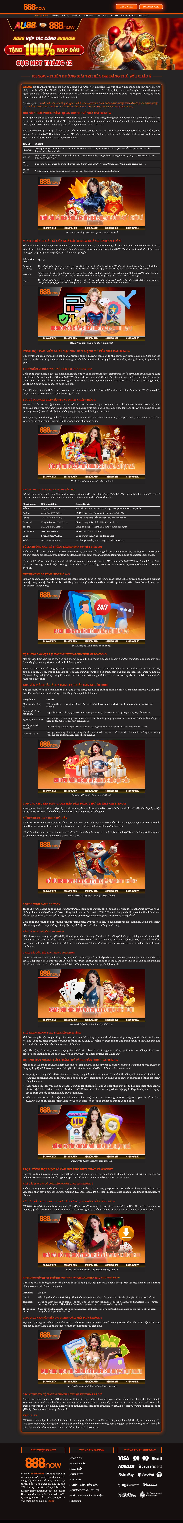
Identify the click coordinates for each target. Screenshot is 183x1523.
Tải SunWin (80, 106)
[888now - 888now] (34, 7)
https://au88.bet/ (124, 106)
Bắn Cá (76, 16)
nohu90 (86, 103)
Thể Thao (101, 16)
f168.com (91, 106)
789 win (56, 103)
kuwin (47, 103)
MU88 (70, 106)
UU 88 (128, 103)
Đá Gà (65, 16)
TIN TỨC (143, 16)
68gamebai (108, 106)
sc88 (101, 124)
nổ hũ (78, 103)
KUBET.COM (97, 103)
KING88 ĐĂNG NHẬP (55, 106)
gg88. (71, 103)
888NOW (27, 87)
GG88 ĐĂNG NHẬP (114, 103)
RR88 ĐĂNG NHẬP (149, 103)
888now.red (37, 1473)
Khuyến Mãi (128, 16)
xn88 (95, 124)
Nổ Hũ (54, 16)
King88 (64, 103)
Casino (88, 16)
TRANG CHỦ (41, 16)
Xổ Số (114, 16)
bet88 (135, 103)
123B (41, 103)
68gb (99, 106)
